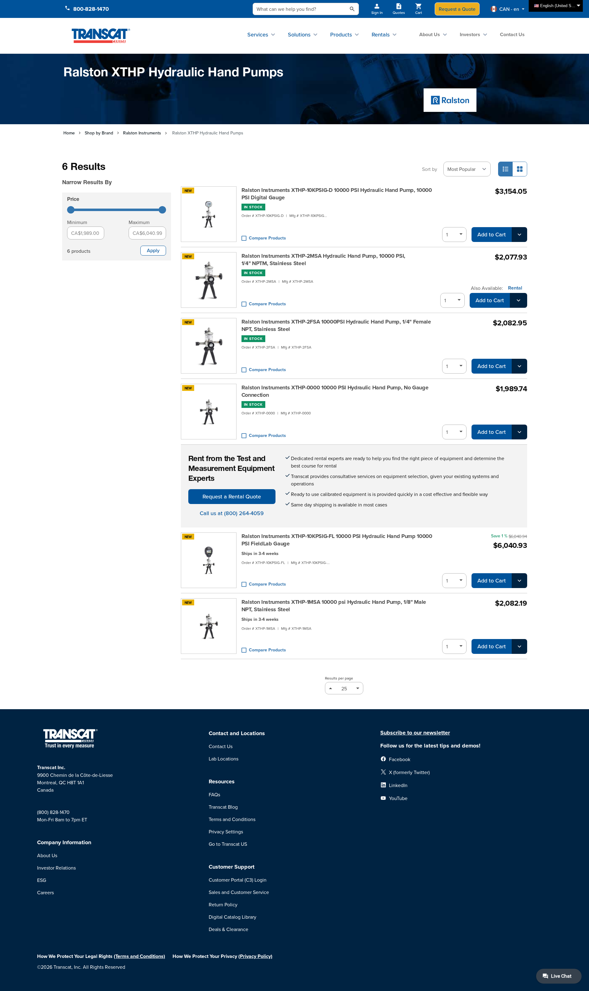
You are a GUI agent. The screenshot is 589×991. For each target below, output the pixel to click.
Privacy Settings (226, 831)
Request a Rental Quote (232, 496)
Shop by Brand (99, 133)
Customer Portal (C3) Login (238, 879)
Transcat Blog (223, 806)
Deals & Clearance (228, 929)
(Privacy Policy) (255, 956)
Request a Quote (457, 9)
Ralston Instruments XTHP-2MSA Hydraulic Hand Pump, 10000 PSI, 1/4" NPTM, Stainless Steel (323, 259)
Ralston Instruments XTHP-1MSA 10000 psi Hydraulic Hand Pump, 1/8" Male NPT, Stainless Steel (333, 605)
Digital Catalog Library (232, 916)
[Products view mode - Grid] (520, 169)
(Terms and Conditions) (139, 956)
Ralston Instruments (142, 133)
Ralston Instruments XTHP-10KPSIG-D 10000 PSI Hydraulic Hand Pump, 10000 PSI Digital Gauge (336, 193)
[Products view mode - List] (505, 169)
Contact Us (512, 34)
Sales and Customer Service (239, 892)
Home (69, 133)
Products (341, 34)
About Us (429, 34)
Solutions (299, 34)
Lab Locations (223, 758)
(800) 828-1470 (53, 812)
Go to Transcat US (228, 844)
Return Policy (223, 904)
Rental (515, 288)
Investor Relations (56, 867)
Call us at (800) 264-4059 (232, 513)
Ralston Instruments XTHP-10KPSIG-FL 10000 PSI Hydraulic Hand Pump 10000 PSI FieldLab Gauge (336, 539)
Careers (45, 892)
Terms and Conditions (232, 819)
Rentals (381, 34)
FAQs (214, 794)
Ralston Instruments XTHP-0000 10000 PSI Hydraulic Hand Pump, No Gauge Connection (335, 391)
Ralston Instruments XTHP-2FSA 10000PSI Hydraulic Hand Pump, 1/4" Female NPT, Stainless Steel (336, 325)
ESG (41, 880)
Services (257, 34)
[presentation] (108, 174)
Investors (470, 34)
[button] (508, 9)
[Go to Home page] (101, 35)
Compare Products (267, 238)
